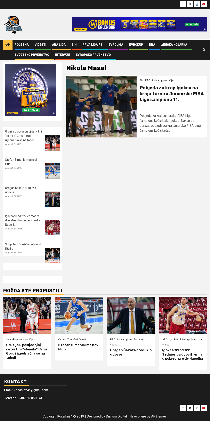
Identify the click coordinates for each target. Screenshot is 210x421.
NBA (152, 45)
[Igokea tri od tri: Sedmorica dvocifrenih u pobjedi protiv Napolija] (52, 227)
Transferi (72, 339)
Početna (22, 45)
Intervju (62, 55)
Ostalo (62, 339)
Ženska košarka (174, 45)
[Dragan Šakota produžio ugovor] (52, 199)
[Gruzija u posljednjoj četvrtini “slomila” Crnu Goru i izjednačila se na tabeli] (52, 143)
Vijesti (40, 45)
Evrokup (136, 45)
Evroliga (115, 45)
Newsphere (137, 416)
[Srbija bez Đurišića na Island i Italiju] (52, 255)
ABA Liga (59, 45)
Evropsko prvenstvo (93, 55)
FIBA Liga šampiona (156, 80)
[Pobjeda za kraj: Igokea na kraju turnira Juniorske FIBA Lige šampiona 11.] (101, 106)
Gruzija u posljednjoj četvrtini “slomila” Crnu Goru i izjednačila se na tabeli (23, 136)
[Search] (204, 50)
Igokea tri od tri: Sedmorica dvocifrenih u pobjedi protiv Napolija (22, 220)
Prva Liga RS (92, 45)
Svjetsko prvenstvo (32, 55)
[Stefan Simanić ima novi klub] (52, 171)
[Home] (8, 45)
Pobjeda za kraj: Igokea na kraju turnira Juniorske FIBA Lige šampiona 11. (172, 93)
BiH (74, 45)
